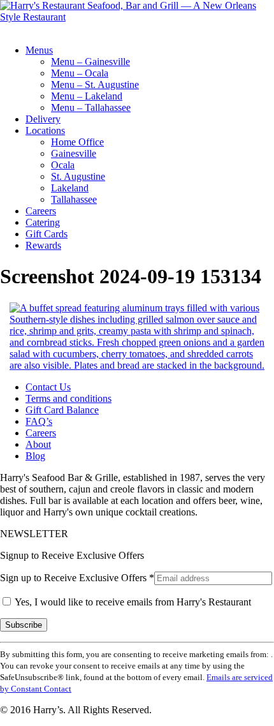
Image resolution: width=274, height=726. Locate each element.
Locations (45, 130)
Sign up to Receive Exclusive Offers (77, 577)
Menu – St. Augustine (95, 84)
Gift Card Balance (62, 409)
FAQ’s (38, 421)
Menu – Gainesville (90, 61)
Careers (40, 210)
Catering (42, 222)
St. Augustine (78, 176)
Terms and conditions (68, 398)
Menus (39, 50)
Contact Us (48, 387)
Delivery (43, 119)
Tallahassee (74, 199)
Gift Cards (46, 233)
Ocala (63, 164)
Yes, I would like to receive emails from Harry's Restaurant (132, 601)
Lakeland (70, 187)
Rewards (43, 245)
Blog (35, 455)
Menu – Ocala (79, 73)
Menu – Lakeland (86, 96)
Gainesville (73, 153)
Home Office (77, 142)
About (38, 444)
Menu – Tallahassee (91, 107)
